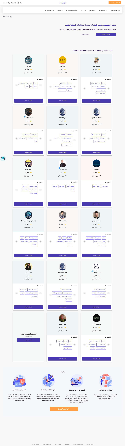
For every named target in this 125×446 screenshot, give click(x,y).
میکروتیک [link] (55, 186)
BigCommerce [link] (62, 90)
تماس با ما (58, 444)
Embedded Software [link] (66, 296)
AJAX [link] (31, 83)
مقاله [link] (36, 141)
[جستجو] (17, 3)
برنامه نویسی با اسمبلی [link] (66, 86)
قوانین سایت (90, 444)
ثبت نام (5, 3)
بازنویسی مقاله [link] (22, 138)
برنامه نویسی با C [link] (95, 86)
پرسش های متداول (78, 444)
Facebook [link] (69, 135)
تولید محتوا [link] (62, 344)
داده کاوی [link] (69, 344)
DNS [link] (68, 186)
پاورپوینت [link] (25, 186)
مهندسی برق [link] (25, 190)
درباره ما (67, 444)
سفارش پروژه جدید (114, 3)
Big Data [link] (69, 90)
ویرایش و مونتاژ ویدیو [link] (66, 138)
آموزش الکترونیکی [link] (26, 135)
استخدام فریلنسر (106, 34)
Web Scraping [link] (68, 241)
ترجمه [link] (31, 190)
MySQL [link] (35, 86)
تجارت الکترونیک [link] (101, 141)
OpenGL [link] (93, 348)
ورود (12, 3)
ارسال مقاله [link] (102, 296)
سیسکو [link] (72, 186)
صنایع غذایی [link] (56, 86)
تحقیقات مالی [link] (60, 241)
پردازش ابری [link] (102, 138)
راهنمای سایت (35, 444)
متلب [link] (94, 186)
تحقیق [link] (35, 190)
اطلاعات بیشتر (96, 101)
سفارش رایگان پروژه (64, 409)
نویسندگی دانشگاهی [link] (32, 289)
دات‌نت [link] (103, 83)
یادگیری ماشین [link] (90, 238)
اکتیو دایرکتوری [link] (63, 83)
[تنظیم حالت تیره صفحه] (21, 3)
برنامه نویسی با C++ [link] (100, 93)
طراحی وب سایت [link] (33, 241)
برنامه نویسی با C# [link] (101, 90)
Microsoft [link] (63, 135)
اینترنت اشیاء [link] (62, 186)
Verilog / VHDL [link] (97, 241)
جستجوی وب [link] (57, 138)
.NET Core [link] (35, 245)
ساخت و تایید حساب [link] (66, 145)
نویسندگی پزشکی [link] (29, 293)
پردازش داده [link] (60, 341)
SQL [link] (60, 238)
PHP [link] (31, 86)
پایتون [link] (27, 86)
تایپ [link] (70, 341)
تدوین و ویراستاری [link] (33, 186)
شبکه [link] (72, 190)
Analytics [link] (103, 86)
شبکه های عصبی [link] (101, 245)
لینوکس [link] (58, 296)
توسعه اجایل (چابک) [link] (95, 83)
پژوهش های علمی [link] (67, 141)
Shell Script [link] (68, 300)
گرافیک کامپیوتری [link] (94, 138)
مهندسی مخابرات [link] (33, 193)
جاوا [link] (95, 141)
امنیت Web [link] (30, 138)
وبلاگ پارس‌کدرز (47, 444)
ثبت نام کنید (28, 340)
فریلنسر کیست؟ (85, 34)
